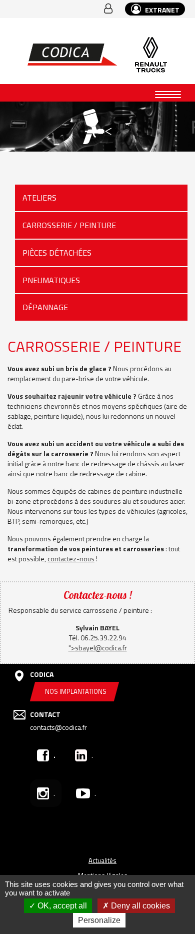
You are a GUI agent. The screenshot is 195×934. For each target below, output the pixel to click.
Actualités (102, 860)
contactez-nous (71, 558)
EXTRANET (162, 10)
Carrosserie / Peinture (69, 225)
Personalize (99, 920)
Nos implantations (75, 691)
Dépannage (45, 307)
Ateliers (39, 198)
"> (97, 647)
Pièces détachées (57, 253)
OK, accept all (61, 905)
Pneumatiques (51, 280)
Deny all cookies (139, 905)
